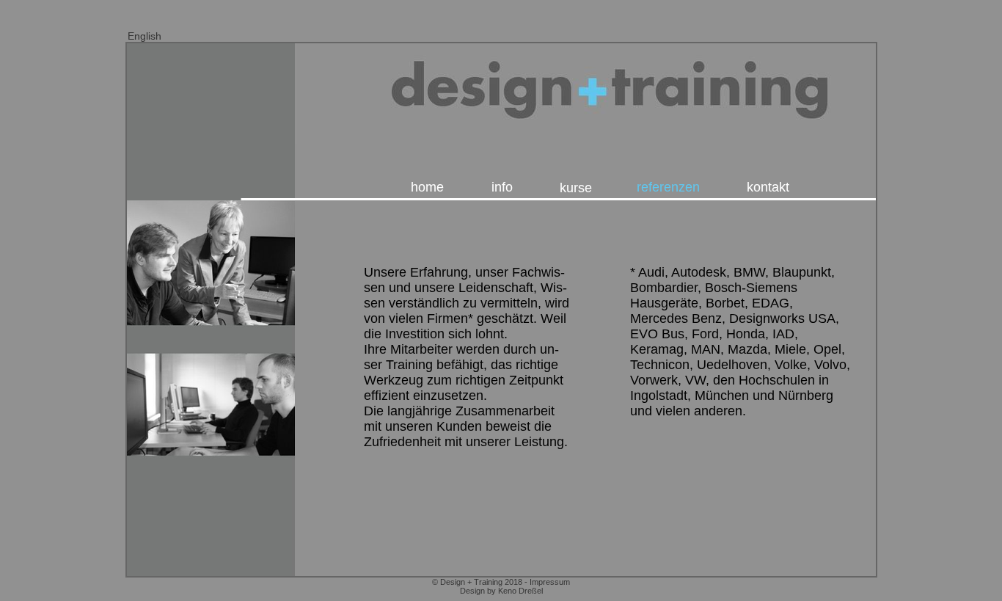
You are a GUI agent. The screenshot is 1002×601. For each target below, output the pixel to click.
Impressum (550, 582)
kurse (576, 188)
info (502, 187)
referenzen (668, 187)
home (427, 187)
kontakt (768, 187)
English (144, 36)
